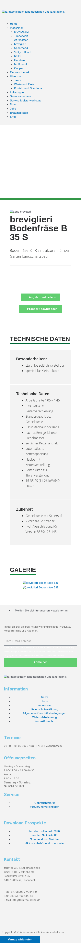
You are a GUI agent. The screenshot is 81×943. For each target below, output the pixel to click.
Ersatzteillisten (19, 112)
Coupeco (19, 68)
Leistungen (17, 92)
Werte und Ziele (24, 84)
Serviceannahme (20, 96)
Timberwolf (21, 35)
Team (17, 80)
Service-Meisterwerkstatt (25, 100)
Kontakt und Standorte (28, 88)
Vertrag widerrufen (20, 939)
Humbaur (20, 60)
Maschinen (17, 27)
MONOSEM (21, 31)
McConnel (20, 64)
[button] (40, 20)
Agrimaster (21, 39)
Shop (13, 116)
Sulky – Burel (22, 52)
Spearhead (21, 47)
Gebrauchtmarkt (20, 72)
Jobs (13, 108)
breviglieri (20, 44)
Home (13, 23)
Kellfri (17, 56)
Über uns (15, 76)
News (13, 104)
